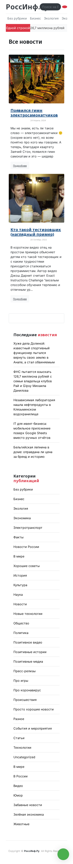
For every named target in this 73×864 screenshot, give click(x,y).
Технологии (22, 747)
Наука (18, 594)
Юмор (18, 795)
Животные (21, 824)
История (20, 575)
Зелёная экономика (28, 814)
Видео (18, 786)
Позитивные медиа (28, 661)
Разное (18, 719)
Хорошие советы (26, 566)
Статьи (19, 738)
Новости (20, 604)
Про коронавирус (27, 690)
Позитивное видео (27, 642)
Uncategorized (24, 757)
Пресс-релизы (24, 671)
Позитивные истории (30, 652)
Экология (51, 18)
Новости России (26, 547)
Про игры (20, 681)
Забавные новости (27, 805)
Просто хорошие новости (33, 709)
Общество (21, 623)
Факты (18, 537)
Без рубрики (17, 18)
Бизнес (35, 18)
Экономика (22, 518)
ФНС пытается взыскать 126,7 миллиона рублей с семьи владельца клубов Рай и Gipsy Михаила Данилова (32, 381)
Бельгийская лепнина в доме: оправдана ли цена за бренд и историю (32, 452)
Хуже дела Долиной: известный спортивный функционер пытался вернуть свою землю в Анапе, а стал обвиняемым (34, 352)
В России (20, 776)
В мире (18, 556)
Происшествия (25, 700)
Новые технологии (27, 614)
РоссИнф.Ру (27, 7)
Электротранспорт (27, 528)
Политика (20, 633)
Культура (20, 585)
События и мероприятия (32, 728)
